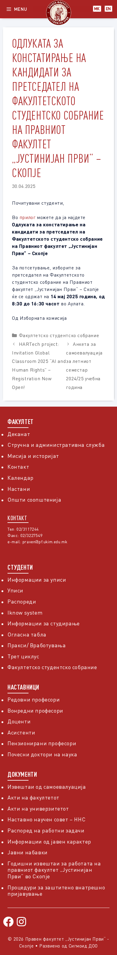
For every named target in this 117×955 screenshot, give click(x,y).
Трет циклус (23, 656)
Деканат (19, 434)
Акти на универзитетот (38, 808)
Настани (19, 488)
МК (97, 8)
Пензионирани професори (42, 743)
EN (108, 8)
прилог (28, 217)
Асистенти (21, 732)
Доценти (19, 721)
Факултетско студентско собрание (59, 335)
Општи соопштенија (34, 499)
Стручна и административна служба (56, 444)
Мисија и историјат (33, 455)
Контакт (18, 466)
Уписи (15, 590)
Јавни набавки (28, 852)
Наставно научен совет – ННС (47, 819)
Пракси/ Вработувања (37, 645)
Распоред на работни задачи (46, 830)
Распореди (22, 601)
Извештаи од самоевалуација (47, 786)
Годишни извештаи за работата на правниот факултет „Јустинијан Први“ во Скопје (54, 869)
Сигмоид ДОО (83, 945)
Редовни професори (34, 699)
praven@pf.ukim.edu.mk (45, 541)
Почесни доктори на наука (42, 754)
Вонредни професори (35, 710)
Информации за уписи (37, 579)
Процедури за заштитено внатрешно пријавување (56, 890)
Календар (21, 477)
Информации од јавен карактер (49, 841)
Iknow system (25, 612)
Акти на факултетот (33, 797)
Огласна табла (27, 634)
